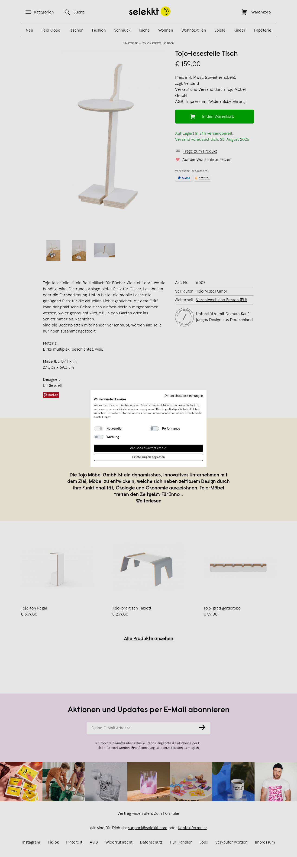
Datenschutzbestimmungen (184, 395)
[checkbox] (98, 428)
